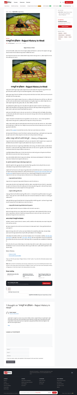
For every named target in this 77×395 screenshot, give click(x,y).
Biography (60, 33)
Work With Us (6, 383)
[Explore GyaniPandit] (63, 2)
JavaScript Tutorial (60, 383)
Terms (66, 393)
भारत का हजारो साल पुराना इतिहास (15, 255)
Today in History (61, 35)
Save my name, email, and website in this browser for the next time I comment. (25, 358)
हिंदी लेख (58, 387)
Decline (49, 392)
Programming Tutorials (61, 380)
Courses (16, 2)
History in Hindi (12, 254)
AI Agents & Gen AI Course (34, 6)
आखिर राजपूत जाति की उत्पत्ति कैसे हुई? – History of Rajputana (65, 14)
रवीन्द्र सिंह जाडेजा (48, 236)
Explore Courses (69, 2)
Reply (9, 325)
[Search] (60, 2)
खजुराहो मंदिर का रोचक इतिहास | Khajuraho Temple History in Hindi (40, 294)
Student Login (41, 382)
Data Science (7, 6)
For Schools (41, 383)
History (10, 11)
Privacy (63, 393)
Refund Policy (6, 388)
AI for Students (47, 6)
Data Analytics (22, 6)
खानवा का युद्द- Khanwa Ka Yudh (13, 291)
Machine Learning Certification (27, 382)
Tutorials (28, 2)
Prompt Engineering (67, 6)
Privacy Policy (6, 387)
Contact (5, 382)
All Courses (23, 385)
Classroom (22, 2)
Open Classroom (42, 380)
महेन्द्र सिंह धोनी (9, 237)
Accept (54, 392)
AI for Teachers (57, 6)
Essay (60, 38)
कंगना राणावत (24, 237)
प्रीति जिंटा (29, 237)
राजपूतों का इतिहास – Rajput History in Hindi (65, 12)
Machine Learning (14, 6)
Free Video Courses (60, 385)
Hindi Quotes (68, 35)
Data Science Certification (26, 380)
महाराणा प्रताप (9, 173)
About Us (5, 380)
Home (7, 11)
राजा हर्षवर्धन (14, 130)
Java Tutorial (59, 382)
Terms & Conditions (7, 385)
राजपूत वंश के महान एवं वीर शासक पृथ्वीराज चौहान (43, 171)
